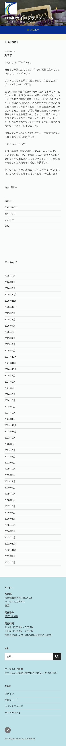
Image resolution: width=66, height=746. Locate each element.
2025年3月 (10, 344)
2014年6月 (10, 531)
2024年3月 (10, 413)
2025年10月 (11, 307)
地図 (7, 605)
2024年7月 (10, 388)
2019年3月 (10, 487)
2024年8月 (10, 381)
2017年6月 (10, 506)
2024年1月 (10, 419)
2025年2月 (10, 350)
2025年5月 (10, 332)
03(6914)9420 (11, 616)
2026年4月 (10, 282)
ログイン (9, 693)
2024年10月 (11, 369)
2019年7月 (10, 481)
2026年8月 (10, 276)
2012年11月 (10, 550)
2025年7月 (10, 325)
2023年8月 (10, 438)
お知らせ (9, 201)
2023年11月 (10, 431)
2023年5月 (10, 450)
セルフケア (10, 213)
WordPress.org (12, 712)
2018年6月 (10, 500)
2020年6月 (10, 469)
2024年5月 (10, 400)
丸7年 (8, 55)
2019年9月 (10, 475)
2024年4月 (10, 406)
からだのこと (11, 207)
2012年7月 (10, 556)
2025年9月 (10, 313)
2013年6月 (10, 537)
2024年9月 (10, 375)
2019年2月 (10, 494)
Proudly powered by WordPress (20, 738)
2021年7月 (10, 462)
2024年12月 (11, 356)
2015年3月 (10, 525)
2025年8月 (10, 319)
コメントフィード (14, 706)
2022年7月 (10, 456)
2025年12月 (11, 294)
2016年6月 (10, 512)
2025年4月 (10, 338)
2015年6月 (10, 518)
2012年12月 (11, 543)
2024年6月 (10, 394)
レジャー (9, 219)
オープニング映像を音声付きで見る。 (24, 672)
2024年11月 (10, 363)
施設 (7, 226)
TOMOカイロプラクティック (29, 18)
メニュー (34, 29)
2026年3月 (10, 288)
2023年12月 (11, 425)
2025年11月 (10, 300)
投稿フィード (11, 700)
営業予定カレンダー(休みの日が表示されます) (28, 635)
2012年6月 (10, 562)
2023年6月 (10, 444)
